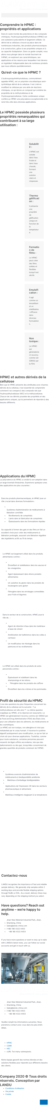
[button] (24, 15)
